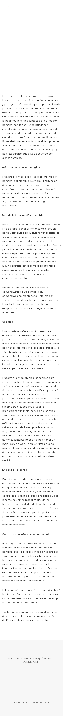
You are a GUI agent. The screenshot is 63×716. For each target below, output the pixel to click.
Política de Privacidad (23, 658)
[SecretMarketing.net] (5, 6)
